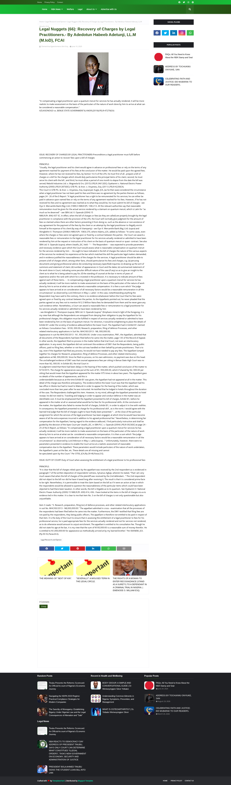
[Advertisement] (93, 134)
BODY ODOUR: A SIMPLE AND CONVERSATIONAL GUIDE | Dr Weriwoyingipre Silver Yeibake (116, 686)
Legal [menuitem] (80, 9)
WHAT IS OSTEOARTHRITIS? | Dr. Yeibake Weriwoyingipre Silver (118, 710)
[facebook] (179, 2)
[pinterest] (192, 2)
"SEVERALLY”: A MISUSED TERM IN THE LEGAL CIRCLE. (93, 580)
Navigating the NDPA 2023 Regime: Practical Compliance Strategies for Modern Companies (64, 699)
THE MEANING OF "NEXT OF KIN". (55, 578)
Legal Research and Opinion (55, 21)
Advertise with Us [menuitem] (109, 9)
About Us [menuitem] (90, 9)
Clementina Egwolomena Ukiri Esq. (54, 46)
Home (39, 2)
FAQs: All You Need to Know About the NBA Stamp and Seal (178, 56)
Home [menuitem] (44, 9)
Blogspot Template (85, 781)
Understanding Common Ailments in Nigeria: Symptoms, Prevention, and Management (118, 699)
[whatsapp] (190, 33)
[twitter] (184, 2)
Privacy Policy (50, 2)
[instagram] (188, 2)
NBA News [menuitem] (56, 9)
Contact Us (189, 781)
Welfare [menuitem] (70, 9)
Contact (60, 2)
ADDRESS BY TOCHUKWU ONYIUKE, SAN (178, 68)
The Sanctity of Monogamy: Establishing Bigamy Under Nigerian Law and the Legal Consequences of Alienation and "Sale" (67, 712)
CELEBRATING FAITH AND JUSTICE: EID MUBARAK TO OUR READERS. (178, 82)
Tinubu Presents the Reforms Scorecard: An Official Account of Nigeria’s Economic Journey (67, 686)
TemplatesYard (58, 781)
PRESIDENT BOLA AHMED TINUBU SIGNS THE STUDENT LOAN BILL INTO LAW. (67, 770)
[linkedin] (173, 33)
